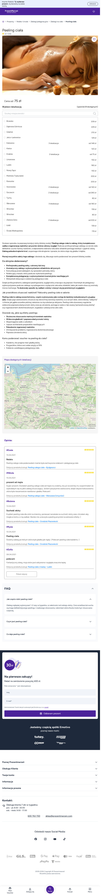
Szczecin (10, 192)
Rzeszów (10, 181)
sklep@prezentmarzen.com (59, 816)
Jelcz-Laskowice (13, 137)
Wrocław (10, 209)
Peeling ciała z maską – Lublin (40, 567)
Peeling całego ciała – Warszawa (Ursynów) (46, 496)
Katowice (10, 143)
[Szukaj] (94, 113)
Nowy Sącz (11, 170)
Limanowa (11, 160)
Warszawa (11, 203)
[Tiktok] (64, 839)
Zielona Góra (12, 220)
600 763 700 (34, 816)
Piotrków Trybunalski (15, 176)
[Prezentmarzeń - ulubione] (94, 11)
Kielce (9, 148)
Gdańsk (10, 132)
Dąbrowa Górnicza (14, 127)
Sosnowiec (11, 187)
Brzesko (10, 121)
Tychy (9, 198)
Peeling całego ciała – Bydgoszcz (42, 467)
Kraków (10, 154)
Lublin (9, 165)
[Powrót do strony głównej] (3, 22)
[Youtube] (55, 839)
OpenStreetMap (82, 428)
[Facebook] (35, 839)
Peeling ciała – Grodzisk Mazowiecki (43, 521)
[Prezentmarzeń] (11, 11)
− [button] (8, 371)
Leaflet (72, 428)
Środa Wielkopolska (15, 231)
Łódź (8, 225)
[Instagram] (45, 839)
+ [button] (8, 367)
